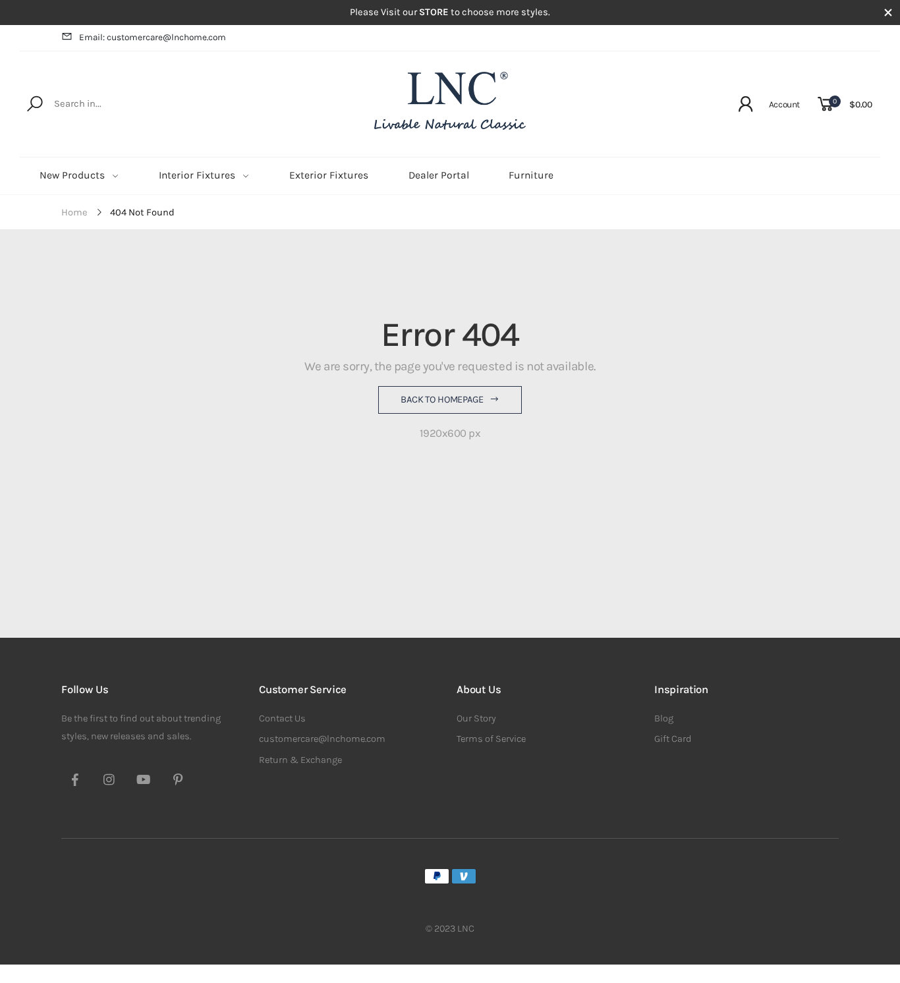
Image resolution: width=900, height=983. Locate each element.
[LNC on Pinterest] (178, 781)
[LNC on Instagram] (109, 781)
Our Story (476, 718)
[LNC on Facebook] (75, 781)
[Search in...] (37, 104)
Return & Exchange (300, 760)
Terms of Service (491, 738)
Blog (663, 718)
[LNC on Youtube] (143, 781)
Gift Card (673, 738)
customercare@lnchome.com (322, 738)
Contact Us (282, 718)
